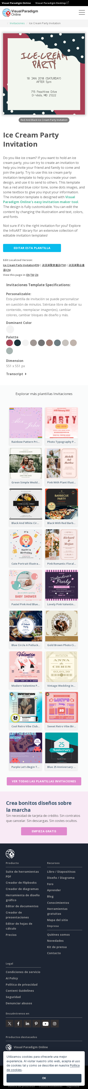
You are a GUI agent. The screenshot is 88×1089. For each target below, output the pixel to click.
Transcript (14, 374)
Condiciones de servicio (23, 972)
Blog (50, 896)
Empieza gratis (44, 831)
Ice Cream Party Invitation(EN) (21, 265)
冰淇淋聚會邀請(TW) (54, 265)
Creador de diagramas (22, 889)
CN (36, 275)
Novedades (55, 941)
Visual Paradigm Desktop (50, 2)
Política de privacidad (21, 984)
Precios (11, 935)
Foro (50, 884)
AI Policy (12, 978)
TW (32, 275)
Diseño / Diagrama (60, 878)
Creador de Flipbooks (21, 882)
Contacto (54, 953)
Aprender (54, 890)
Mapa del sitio (57, 920)
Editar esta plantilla (32, 248)
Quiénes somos (58, 934)
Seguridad (13, 997)
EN (28, 275)
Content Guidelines (20, 991)
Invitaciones (17, 23)
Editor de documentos (22, 906)
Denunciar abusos (19, 1003)
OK (44, 1078)
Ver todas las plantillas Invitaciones (44, 781)
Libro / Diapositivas (61, 872)
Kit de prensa (57, 947)
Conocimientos (58, 903)
